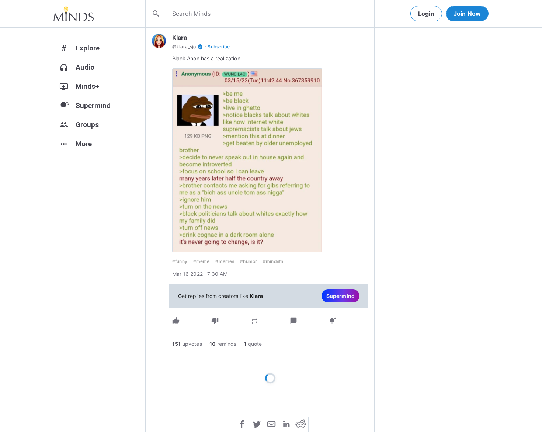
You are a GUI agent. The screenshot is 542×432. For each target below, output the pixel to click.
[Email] (271, 423)
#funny (179, 261)
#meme (201, 261)
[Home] (73, 13)
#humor (248, 261)
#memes (224, 261)
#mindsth (273, 261)
